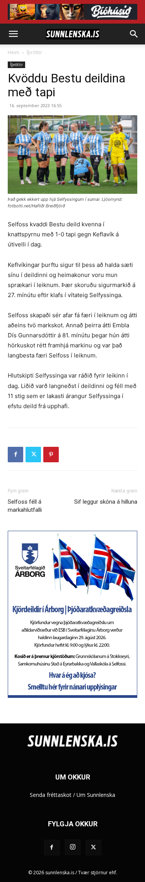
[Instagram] (72, 847)
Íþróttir (34, 52)
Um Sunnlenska (96, 794)
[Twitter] (33, 454)
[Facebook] (15, 454)
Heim (13, 52)
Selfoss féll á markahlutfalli (25, 505)
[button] (13, 34)
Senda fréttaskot (51, 794)
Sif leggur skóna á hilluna (105, 501)
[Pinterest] (51, 454)
